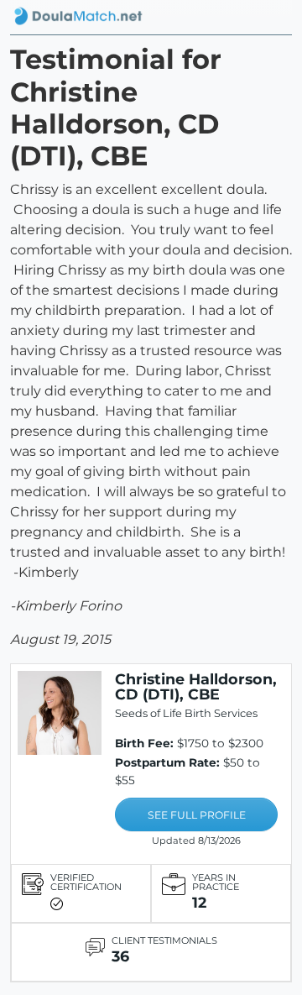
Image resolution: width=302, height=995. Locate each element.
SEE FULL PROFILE (197, 815)
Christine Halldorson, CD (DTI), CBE (196, 686)
